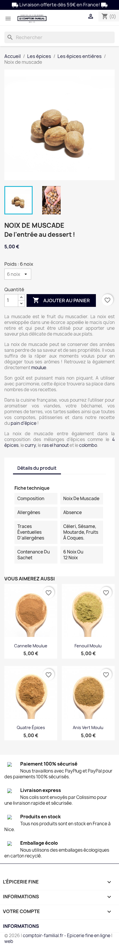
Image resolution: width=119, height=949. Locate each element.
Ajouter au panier (61, 300)
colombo (88, 445)
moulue (38, 368)
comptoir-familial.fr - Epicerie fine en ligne (66, 935)
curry (30, 445)
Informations (21, 926)
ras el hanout (55, 445)
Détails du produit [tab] (37, 468)
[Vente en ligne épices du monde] (32, 18)
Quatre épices (31, 727)
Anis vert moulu (88, 727)
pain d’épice (23, 423)
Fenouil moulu (88, 646)
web (8, 941)
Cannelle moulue (30, 646)
